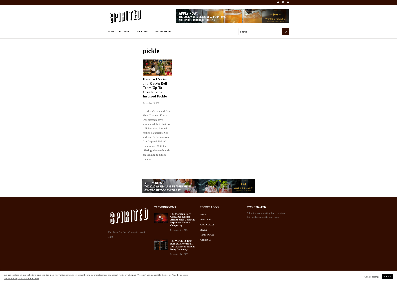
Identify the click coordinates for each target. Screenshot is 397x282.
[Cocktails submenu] (149, 31)
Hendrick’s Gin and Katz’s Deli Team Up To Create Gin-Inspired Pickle (155, 87)
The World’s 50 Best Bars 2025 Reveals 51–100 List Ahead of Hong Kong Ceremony (182, 245)
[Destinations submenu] (172, 31)
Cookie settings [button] (371, 276)
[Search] (285, 31)
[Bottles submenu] (130, 31)
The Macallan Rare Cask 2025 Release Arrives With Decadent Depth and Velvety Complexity (182, 220)
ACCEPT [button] (387, 276)
